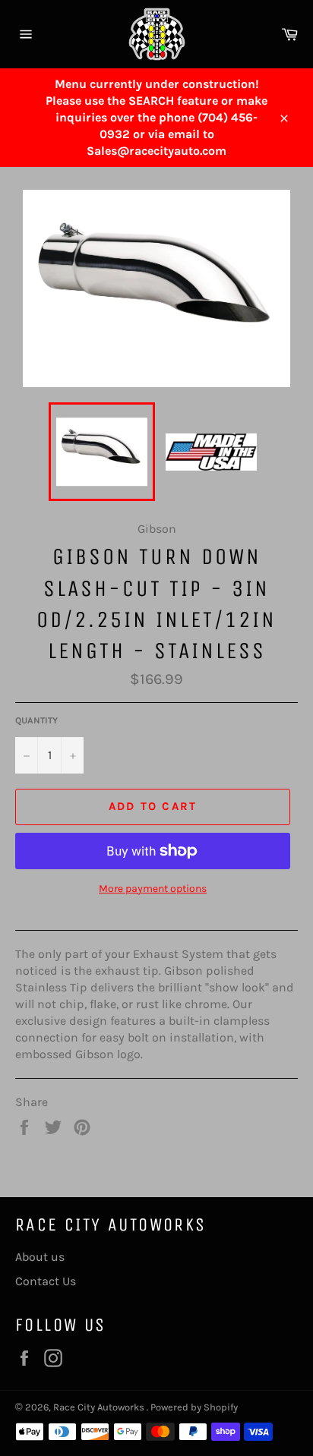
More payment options (153, 888)
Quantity (36, 720)
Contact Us (45, 1281)
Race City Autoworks (100, 1407)
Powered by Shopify (194, 1407)
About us (40, 1257)
